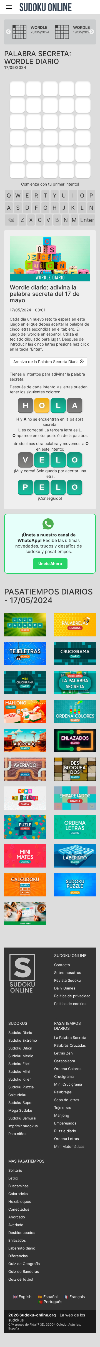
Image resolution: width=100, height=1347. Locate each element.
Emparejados (65, 1123)
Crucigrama (64, 1076)
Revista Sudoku (67, 980)
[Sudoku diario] (25, 913)
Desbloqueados (21, 1232)
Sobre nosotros (67, 972)
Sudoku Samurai (22, 1118)
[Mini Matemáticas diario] (25, 855)
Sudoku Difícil (20, 1048)
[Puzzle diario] (25, 826)
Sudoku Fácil (19, 1063)
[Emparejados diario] (75, 797)
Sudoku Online (45, 7)
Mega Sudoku (20, 1110)
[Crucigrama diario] (75, 653)
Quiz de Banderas (23, 1271)
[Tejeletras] (25, 653)
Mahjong (61, 1115)
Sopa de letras (66, 1100)
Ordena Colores (67, 1068)
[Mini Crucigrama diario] (25, 682)
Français (77, 1296)
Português (52, 1301)
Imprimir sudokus (23, 1126)
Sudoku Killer (19, 1079)
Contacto (62, 965)
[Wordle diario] (75, 682)
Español (50, 1296)
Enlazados (17, 1240)
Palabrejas (63, 1092)
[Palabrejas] (75, 624)
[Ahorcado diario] (25, 740)
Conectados (18, 1209)
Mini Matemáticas (69, 1146)
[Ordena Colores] (75, 711)
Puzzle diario (65, 1131)
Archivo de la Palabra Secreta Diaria (46, 361)
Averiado (15, 1225)
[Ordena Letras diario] (75, 826)
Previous (8, 32)
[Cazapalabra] (25, 624)
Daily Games (64, 988)
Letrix (13, 1178)
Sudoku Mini (19, 1071)
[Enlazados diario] (75, 740)
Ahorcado (16, 1217)
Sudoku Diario (20, 1032)
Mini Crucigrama (68, 1084)
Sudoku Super (20, 1102)
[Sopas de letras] (25, 797)
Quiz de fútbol (20, 1279)
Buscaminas (18, 1186)
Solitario (15, 1170)
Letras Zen (63, 1053)
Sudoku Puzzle (21, 1087)
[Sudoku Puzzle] (75, 884)
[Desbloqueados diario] (75, 768)
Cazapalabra (64, 1061)
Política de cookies (70, 1003)
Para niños (17, 1133)
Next (91, 32)
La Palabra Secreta (70, 1037)
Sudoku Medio (20, 1056)
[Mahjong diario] (25, 711)
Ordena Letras (66, 1138)
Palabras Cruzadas (70, 1045)
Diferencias (18, 1256)
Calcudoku (17, 1095)
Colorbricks (18, 1193)
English (25, 1296)
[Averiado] (25, 768)
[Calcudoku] (25, 884)
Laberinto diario (21, 1248)
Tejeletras (62, 1107)
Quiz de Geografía (24, 1263)
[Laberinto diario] (75, 855)
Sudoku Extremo (22, 1040)
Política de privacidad (72, 996)
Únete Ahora (50, 563)
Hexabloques (19, 1201)
